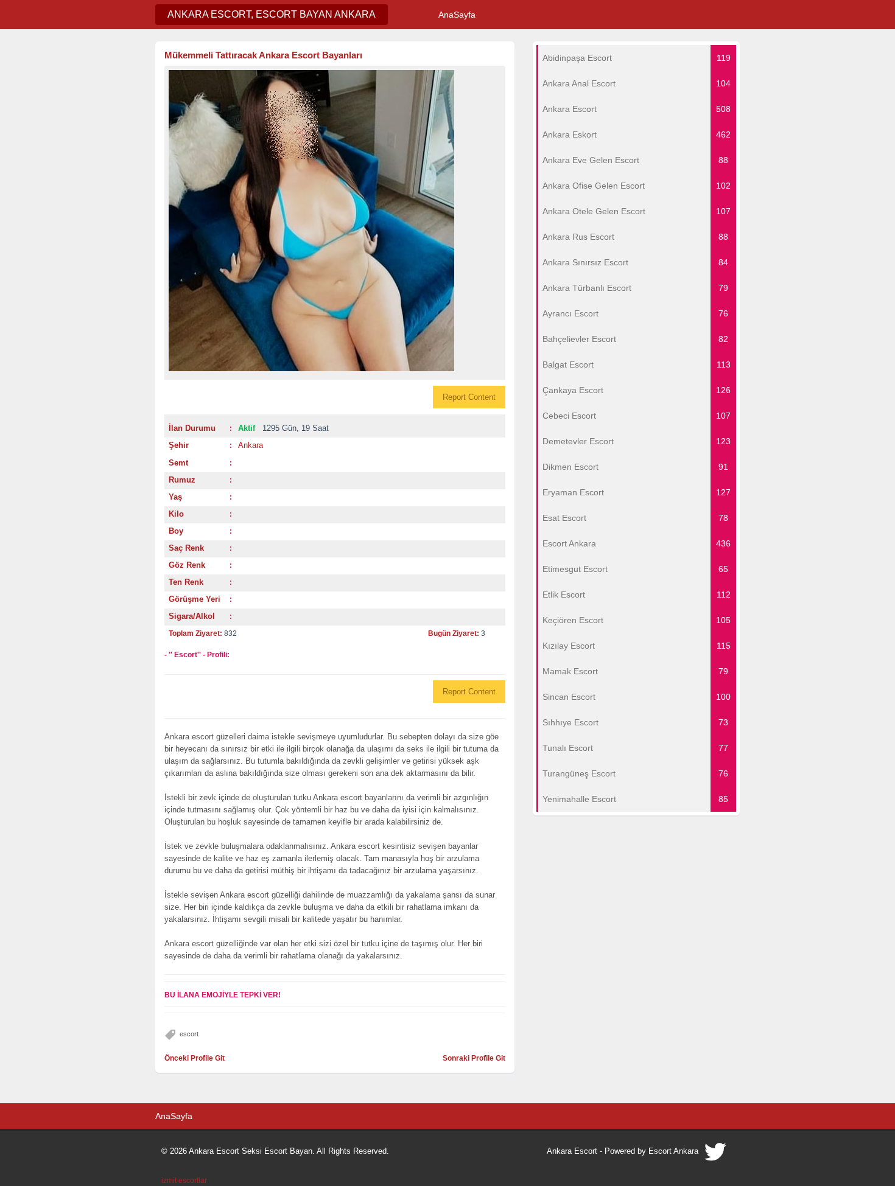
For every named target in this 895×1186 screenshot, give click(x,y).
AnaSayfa (457, 14)
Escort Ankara (673, 1151)
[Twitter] (716, 1155)
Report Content (469, 397)
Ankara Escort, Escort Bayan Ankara (271, 14)
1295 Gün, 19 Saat (283, 428)
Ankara (250, 445)
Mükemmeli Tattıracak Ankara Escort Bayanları (263, 55)
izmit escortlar (184, 1180)
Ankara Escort (572, 1151)
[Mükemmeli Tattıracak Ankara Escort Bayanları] (335, 220)
